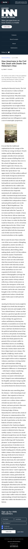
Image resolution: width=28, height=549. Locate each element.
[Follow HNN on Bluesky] (9, 52)
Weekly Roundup (8, 528)
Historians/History (6, 57)
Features (14, 35)
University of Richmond (21, 3)
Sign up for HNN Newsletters (14, 541)
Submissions (14, 48)
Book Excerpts (14, 39)
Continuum (6, 526)
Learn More (20, 531)
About (14, 43)
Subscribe (7, 27)
